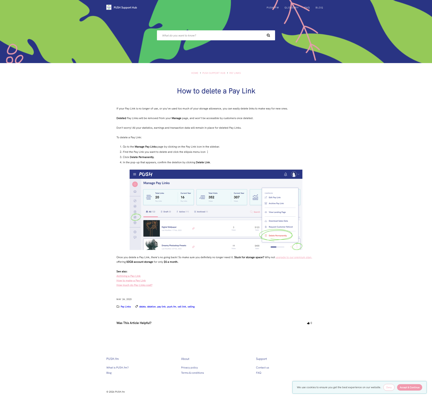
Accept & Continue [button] (410, 387)
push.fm (171, 306)
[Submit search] (268, 35)
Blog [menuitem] (319, 7)
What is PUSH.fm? (117, 367)
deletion (151, 306)
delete (142, 306)
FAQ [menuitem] (307, 7)
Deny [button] (389, 387)
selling (191, 306)
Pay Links (235, 73)
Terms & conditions (192, 373)
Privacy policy (189, 367)
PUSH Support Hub (125, 7)
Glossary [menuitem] (292, 7)
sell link (182, 306)
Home (194, 73)
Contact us (262, 367)
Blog (109, 373)
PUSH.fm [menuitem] (273, 7)
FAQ (258, 373)
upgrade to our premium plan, (294, 257)
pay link (161, 306)
